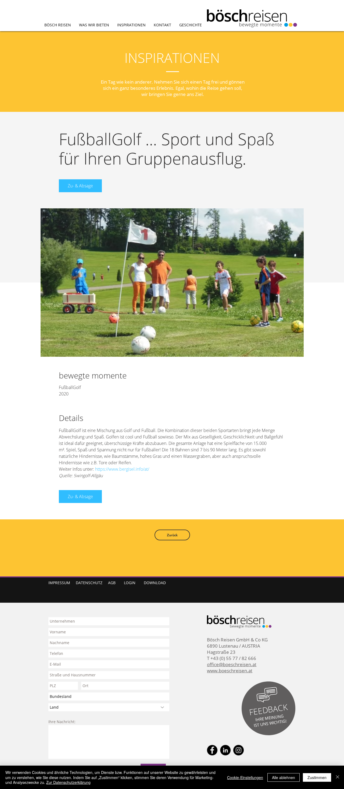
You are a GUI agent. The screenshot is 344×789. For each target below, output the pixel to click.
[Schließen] (337, 777)
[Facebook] (212, 750)
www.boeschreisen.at (229, 670)
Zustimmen (317, 777)
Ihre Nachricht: (62, 722)
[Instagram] (238, 750)
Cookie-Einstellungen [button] (245, 777)
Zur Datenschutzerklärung (68, 782)
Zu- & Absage (80, 186)
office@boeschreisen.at (231, 664)
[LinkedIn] (225, 750)
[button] (268, 709)
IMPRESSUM (59, 582)
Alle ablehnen (283, 777)
